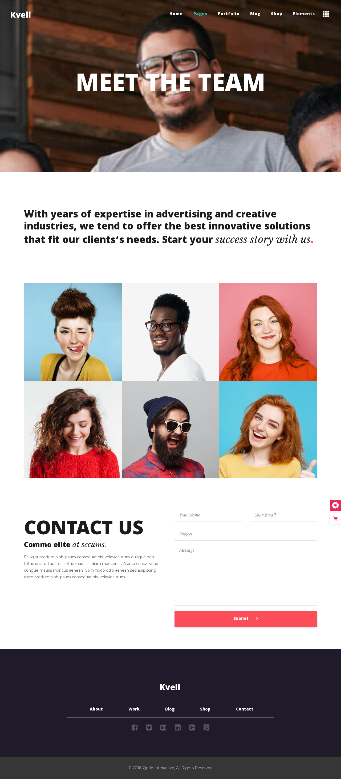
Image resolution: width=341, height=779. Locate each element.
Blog (169, 709)
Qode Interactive (158, 767)
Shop (205, 709)
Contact (244, 709)
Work (134, 709)
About (96, 709)
